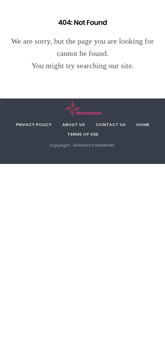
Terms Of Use (82, 134)
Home (142, 124)
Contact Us (110, 124)
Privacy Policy (33, 124)
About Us (73, 124)
